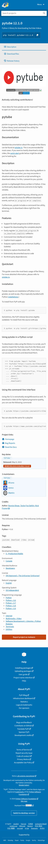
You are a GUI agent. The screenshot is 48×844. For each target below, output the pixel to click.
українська (13, 826)
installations (13, 296)
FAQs (24, 680)
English (9, 583)
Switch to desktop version (24, 813)
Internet (9, 615)
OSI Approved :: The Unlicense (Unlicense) (23, 575)
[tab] (24, 46)
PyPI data (7, 458)
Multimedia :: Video (14, 618)
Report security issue (24, 753)
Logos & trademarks (24, 704)
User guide (23, 674)
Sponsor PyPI (24, 732)
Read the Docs (11, 447)
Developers (10, 568)
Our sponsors (24, 708)
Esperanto (34, 828)
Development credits (23, 735)
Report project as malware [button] (24, 637)
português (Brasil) (41, 824)
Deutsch (30, 826)
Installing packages (23, 668)
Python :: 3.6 (11, 600)
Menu (39, 4)
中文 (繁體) (11, 828)
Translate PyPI (23, 729)
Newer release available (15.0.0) (17, 466)
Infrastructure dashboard (23, 698)
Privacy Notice (23, 759)
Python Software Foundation (25, 799)
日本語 (30, 824)
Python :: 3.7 (11, 603)
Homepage (9, 439)
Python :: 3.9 (11, 608)
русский (20, 828)
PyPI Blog (23, 695)
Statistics (24, 701)
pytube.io (18, 147)
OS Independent (12, 590)
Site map (24, 801)
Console (9, 561)
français (23, 824)
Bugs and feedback (24, 722)
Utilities (9, 629)
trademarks (19, 792)
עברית (27, 828)
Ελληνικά (22, 826)
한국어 (42, 828)
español (16, 824)
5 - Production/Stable (14, 553)
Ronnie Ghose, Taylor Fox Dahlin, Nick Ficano (20, 507)
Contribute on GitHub (23, 725)
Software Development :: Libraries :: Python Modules (23, 622)
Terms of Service (23, 749)
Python (9, 597)
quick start (14, 153)
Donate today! (24, 785)
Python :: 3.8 (11, 605)
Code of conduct (23, 756)
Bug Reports (10, 443)
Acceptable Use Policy (23, 762)
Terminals (10, 626)
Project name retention (23, 677)
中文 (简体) (38, 826)
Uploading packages (23, 671)
